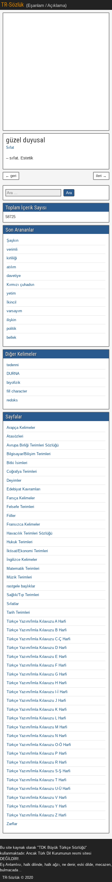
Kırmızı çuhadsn (20, 284)
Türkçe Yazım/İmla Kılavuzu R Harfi (37, 762)
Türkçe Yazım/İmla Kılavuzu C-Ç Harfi (38, 639)
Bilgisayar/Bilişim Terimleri (29, 454)
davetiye (14, 275)
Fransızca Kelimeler (23, 524)
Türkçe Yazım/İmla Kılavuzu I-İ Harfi (37, 692)
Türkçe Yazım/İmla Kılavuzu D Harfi (37, 647)
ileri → (101, 176)
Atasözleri (15, 436)
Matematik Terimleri (23, 568)
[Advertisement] (56, 71)
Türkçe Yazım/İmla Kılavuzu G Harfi (37, 674)
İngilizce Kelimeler (22, 559)
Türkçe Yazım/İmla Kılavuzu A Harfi (36, 621)
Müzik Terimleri (19, 577)
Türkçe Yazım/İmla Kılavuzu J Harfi (36, 700)
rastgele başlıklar (21, 586)
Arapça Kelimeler (21, 427)
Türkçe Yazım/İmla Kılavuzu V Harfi (37, 797)
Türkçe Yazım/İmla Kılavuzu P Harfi (37, 753)
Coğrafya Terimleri (22, 471)
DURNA (13, 373)
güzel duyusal (25, 140)
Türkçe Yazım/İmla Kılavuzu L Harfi (36, 718)
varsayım (14, 311)
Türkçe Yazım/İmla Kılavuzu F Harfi (36, 665)
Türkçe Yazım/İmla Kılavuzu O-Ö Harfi (39, 745)
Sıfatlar (13, 604)
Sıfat (10, 147)
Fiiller (11, 515)
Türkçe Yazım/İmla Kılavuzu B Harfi (37, 630)
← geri (10, 176)
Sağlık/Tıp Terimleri (23, 595)
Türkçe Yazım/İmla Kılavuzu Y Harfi (37, 806)
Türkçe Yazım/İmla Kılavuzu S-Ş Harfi (38, 771)
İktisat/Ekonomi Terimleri (27, 551)
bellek (11, 337)
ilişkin (11, 320)
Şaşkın (12, 240)
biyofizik (13, 382)
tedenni (13, 365)
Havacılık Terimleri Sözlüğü (29, 533)
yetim (11, 293)
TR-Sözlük (12, 4)
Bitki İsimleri (17, 463)
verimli (12, 249)
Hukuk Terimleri (19, 542)
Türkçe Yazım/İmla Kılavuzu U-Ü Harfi (38, 788)
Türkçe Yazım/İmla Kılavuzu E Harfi (37, 656)
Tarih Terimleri (18, 612)
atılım (11, 267)
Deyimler (14, 480)
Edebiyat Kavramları (23, 489)
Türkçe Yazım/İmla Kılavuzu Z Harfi (36, 815)
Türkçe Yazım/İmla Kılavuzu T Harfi (36, 780)
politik (11, 328)
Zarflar (12, 824)
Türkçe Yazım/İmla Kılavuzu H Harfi (37, 683)
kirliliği (12, 258)
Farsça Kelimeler (21, 498)
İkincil (11, 302)
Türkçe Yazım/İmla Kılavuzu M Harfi (37, 727)
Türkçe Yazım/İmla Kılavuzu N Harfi (37, 736)
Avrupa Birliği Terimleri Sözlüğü (33, 445)
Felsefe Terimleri (20, 507)
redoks (12, 400)
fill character (17, 391)
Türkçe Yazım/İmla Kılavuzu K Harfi (37, 709)
